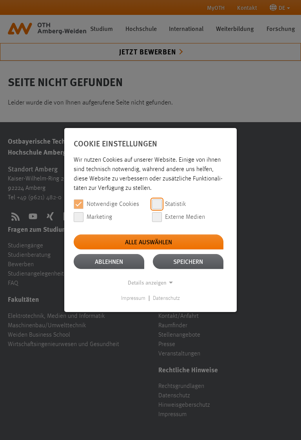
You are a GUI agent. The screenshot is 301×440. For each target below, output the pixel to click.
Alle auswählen (148, 241)
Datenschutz (166, 298)
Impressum (133, 298)
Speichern (188, 261)
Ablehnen (109, 261)
